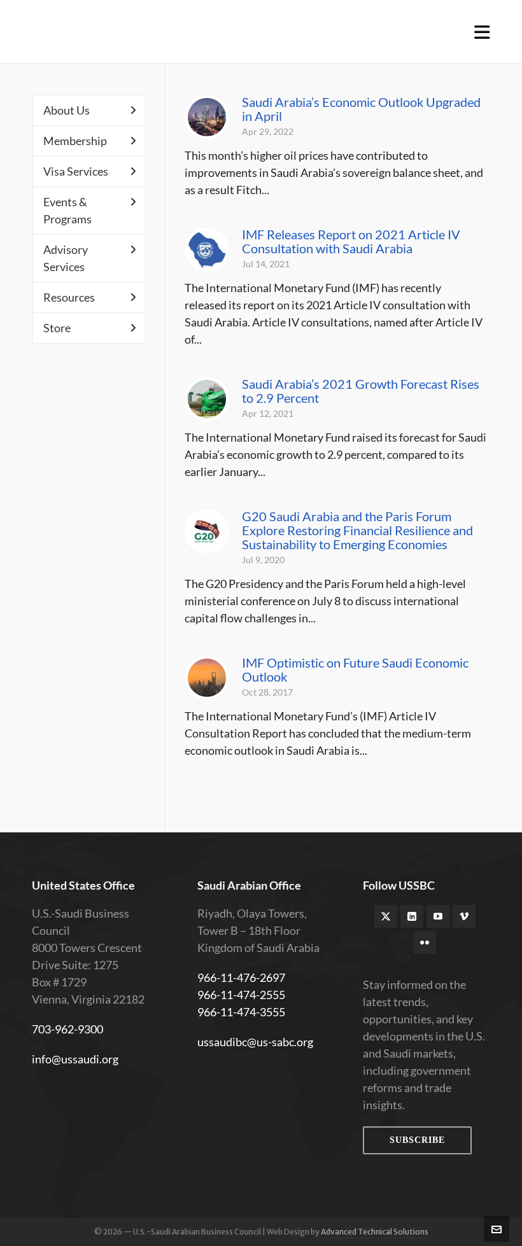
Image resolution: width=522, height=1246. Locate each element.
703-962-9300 (67, 1029)
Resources (69, 297)
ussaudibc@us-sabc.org (255, 1042)
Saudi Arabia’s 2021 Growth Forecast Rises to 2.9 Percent (360, 390)
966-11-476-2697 (241, 977)
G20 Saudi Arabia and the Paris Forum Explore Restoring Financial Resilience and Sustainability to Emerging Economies (357, 530)
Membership (75, 141)
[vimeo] (464, 916)
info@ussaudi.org (75, 1059)
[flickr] (424, 942)
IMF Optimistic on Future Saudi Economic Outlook (355, 669)
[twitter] (385, 916)
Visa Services (75, 171)
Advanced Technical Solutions (374, 1231)
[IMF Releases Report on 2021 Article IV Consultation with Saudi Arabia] (207, 249)
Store (57, 328)
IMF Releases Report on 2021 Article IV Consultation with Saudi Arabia (351, 241)
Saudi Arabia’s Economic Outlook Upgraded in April (361, 108)
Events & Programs (67, 210)
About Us (66, 110)
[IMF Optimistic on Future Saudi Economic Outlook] (207, 677)
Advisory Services (65, 258)
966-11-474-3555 (241, 1012)
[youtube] (438, 916)
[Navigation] (482, 32)
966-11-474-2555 (241, 995)
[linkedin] (411, 916)
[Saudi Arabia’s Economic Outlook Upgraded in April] (207, 117)
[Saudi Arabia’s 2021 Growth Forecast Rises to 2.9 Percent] (207, 399)
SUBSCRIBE (417, 1140)
